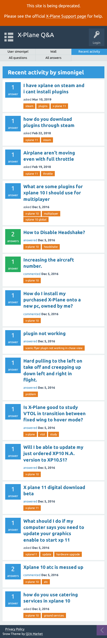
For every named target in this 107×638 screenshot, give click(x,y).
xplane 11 (31, 139)
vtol (42, 434)
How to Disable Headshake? (54, 232)
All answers (53, 57)
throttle (48, 173)
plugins (43, 106)
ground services (54, 615)
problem (30, 394)
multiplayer (51, 213)
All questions (18, 57)
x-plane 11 (59, 106)
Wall (53, 51)
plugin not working (44, 333)
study (53, 434)
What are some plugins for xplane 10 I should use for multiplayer (53, 193)
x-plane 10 (32, 213)
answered (30, 240)
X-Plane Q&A (36, 34)
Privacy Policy (14, 629)
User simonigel (18, 51)
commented (32, 273)
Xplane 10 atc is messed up (53, 567)
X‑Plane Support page (66, 16)
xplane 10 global (35, 219)
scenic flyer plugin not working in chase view (54, 348)
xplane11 (31, 554)
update (46, 554)
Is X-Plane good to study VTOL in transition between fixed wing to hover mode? (54, 413)
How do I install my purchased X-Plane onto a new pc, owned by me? (52, 300)
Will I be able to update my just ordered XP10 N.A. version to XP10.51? (53, 453)
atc (46, 581)
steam (29, 106)
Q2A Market (34, 633)
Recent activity (89, 51)
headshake (51, 246)
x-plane (30, 434)
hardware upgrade (68, 554)
